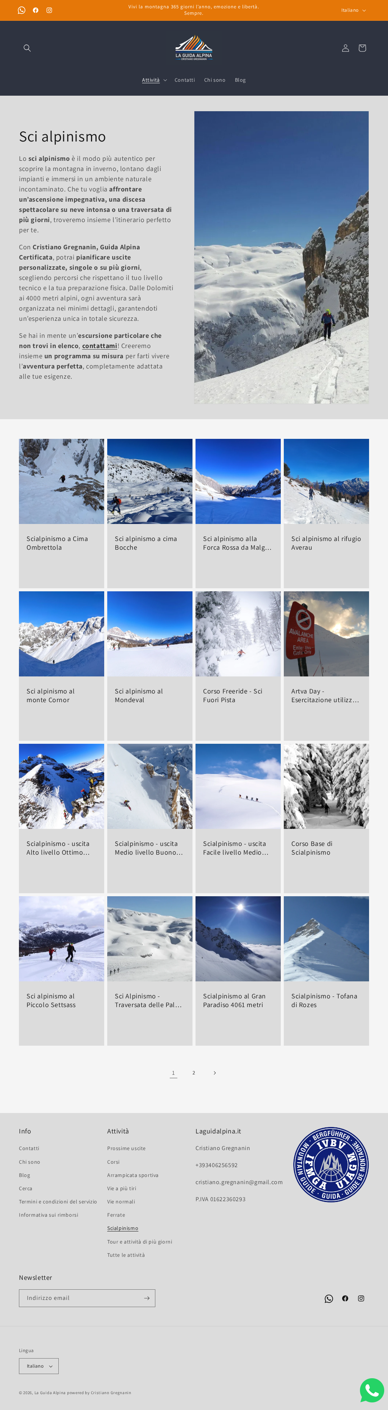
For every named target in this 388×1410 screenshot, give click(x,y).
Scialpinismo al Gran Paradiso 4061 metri (234, 1000)
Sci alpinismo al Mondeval (139, 695)
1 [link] (173, 1073)
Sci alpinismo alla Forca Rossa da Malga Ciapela (236, 543)
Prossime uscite (126, 1148)
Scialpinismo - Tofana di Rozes (324, 1000)
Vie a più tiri (121, 1188)
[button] (27, 48)
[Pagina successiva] (214, 1073)
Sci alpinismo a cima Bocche (146, 543)
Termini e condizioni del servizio (58, 1201)
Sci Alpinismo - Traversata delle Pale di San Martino (147, 1000)
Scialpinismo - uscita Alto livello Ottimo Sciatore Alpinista (58, 848)
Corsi (113, 1161)
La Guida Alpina (50, 1392)
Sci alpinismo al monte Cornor (51, 695)
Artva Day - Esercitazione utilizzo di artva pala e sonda (323, 695)
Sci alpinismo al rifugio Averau (326, 543)
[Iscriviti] (146, 1298)
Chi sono (30, 1161)
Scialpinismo (122, 1228)
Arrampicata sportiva (133, 1175)
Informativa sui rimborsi (48, 1214)
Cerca (26, 1188)
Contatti (29, 1148)
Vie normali (121, 1201)
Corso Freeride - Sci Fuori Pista (233, 695)
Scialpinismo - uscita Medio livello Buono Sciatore (146, 848)
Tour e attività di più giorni (139, 1241)
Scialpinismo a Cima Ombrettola (57, 543)
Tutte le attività (126, 1254)
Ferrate (116, 1214)
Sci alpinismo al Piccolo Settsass (51, 1000)
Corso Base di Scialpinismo (312, 848)
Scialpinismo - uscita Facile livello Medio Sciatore (234, 848)
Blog (24, 1175)
